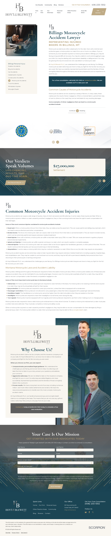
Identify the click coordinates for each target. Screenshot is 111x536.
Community (48, 5)
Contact (47, 513)
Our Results (39, 5)
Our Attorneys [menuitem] (50, 11)
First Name (21, 447)
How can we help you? (25, 466)
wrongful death (78, 310)
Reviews (61, 5)
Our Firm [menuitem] (42, 11)
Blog (55, 5)
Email (58, 453)
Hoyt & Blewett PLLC (58, 64)
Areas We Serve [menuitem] (84, 11)
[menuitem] (21, 66)
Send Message (55, 486)
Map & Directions (70, 510)
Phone (20, 453)
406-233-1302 (98, 5)
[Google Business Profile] (86, 512)
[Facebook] (89, 512)
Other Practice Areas (40, 509)
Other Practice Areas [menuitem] (71, 11)
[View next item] (57, 142)
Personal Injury (51, 505)
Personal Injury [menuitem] (59, 11)
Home (35, 505)
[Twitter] (93, 512)
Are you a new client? (25, 460)
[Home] (19, 9)
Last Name (59, 447)
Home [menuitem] (36, 11)
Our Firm (42, 505)
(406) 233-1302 (92, 504)
